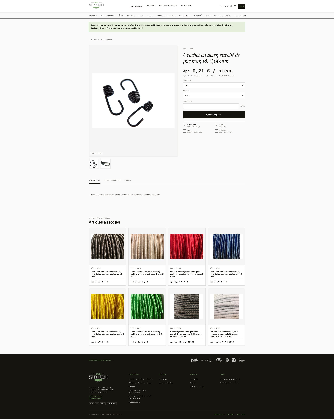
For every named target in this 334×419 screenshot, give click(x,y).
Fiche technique (113, 180)
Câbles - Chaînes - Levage (131, 15)
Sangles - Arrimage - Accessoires (173, 15)
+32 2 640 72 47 (95, 396)
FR (225, 6)
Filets (150, 15)
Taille (186, 91)
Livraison (186, 6)
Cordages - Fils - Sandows (101, 15)
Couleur (187, 80)
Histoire (151, 6)
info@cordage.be (95, 399)
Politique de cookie (229, 383)
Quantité (187, 101)
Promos (193, 383)
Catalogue (136, 6)
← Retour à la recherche (100, 40)
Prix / (128, 180)
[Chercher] (220, 6)
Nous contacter (168, 6)
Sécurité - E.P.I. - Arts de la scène (212, 15)
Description (94, 180)
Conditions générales (230, 379)
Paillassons (240, 15)
